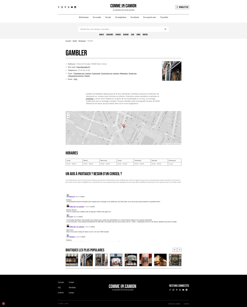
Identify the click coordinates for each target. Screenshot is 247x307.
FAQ (59, 287)
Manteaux (124, 73)
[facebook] (59, 7)
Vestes (87, 76)
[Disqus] (123, 217)
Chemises (118, 35)
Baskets (101, 35)
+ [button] (68, 113)
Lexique (71, 292)
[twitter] (68, 7)
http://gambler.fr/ (83, 67)
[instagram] (62, 7)
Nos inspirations (120, 17)
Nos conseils (97, 17)
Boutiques (82, 41)
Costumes (96, 73)
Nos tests (108, 17)
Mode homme (84, 17)
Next (179, 250)
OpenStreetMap (171, 144)
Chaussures (109, 35)
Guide (75, 41)
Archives (61, 292)
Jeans (132, 35)
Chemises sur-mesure (82, 73)
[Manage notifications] (3, 303)
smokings (89, 99)
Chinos (138, 35)
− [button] (68, 116)
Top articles (164, 17)
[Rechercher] (165, 29)
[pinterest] (65, 7)
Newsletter (183, 7)
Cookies (186, 304)
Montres (145, 35)
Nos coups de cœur (149, 17)
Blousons (126, 35)
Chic (75, 79)
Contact (71, 282)
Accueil (68, 41)
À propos (61, 282)
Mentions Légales (174, 304)
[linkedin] (75, 7)
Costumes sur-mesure (110, 73)
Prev (175, 250)
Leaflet (164, 144)
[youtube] (72, 7)
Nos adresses (135, 17)
